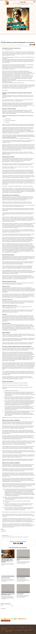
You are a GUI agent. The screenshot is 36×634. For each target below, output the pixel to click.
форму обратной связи (9, 631)
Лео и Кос (23, 2)
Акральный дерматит (21, 577)
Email (12, 605)
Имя (1, 605)
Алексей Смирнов (5, 535)
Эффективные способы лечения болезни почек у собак (7, 594)
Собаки (14, 44)
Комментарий (3, 608)
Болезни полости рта (5, 577)
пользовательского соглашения (22, 630)
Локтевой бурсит (20, 593)
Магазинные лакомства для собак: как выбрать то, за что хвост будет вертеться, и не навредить (7, 560)
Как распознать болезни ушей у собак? (23, 560)
